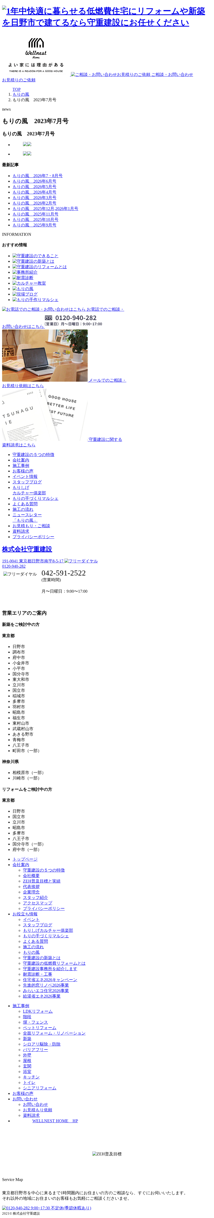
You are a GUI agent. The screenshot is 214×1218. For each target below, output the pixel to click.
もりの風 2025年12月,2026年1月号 (45, 208)
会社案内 (21, 460)
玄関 (27, 1066)
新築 (27, 1038)
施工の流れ (23, 509)
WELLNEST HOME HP (55, 1121)
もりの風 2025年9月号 (34, 225)
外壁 (27, 1055)
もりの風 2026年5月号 (34, 186)
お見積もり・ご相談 (31, 526)
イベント (31, 919)
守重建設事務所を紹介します (50, 969)
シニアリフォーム (39, 1088)
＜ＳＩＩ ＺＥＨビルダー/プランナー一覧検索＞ (107, 1166)
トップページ (25, 859)
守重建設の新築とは (42, 958)
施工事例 (21, 465)
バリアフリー (35, 1049)
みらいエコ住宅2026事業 (46, 990)
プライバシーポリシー (33, 537)
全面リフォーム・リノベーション (54, 1033)
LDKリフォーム (38, 1011)
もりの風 (31, 952)
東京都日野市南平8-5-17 (33, 561)
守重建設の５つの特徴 (33, 454)
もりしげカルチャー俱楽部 (48, 930)
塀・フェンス (35, 1022)
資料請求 (21, 531)
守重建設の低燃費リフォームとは (54, 963)
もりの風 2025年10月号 (35, 219)
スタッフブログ (27, 482)
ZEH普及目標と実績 (42, 881)
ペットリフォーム (39, 1027)
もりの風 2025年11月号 (35, 214)
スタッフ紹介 (35, 897)
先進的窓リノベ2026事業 (46, 985)
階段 (27, 1017)
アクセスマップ (37, 903)
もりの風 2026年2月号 (34, 203)
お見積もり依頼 (37, 1110)
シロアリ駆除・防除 (42, 1044)
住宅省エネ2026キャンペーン (50, 979)
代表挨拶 (31, 886)
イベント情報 (25, 476)
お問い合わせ (35, 1104)
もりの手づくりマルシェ (35, 498)
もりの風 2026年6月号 (34, 181)
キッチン (31, 1077)
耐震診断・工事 (37, 974)
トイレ (29, 1082)
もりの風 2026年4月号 (34, 192)
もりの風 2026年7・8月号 (38, 175)
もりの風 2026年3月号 (34, 197)
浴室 (27, 1071)
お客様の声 (23, 471)
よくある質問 (25, 504)
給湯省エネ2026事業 (42, 996)
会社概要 (31, 875)
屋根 (27, 1060)
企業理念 (31, 892)
